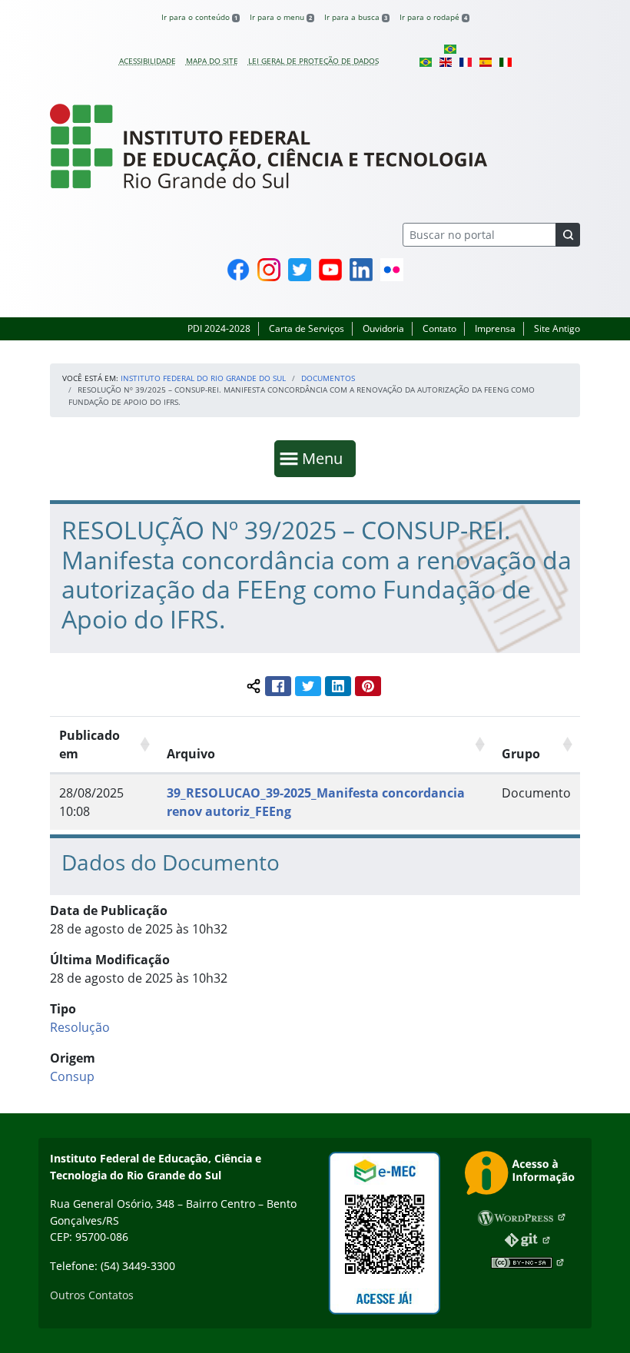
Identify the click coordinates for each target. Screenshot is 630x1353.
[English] (445, 60)
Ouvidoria (383, 328)
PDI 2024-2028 (218, 328)
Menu (325, 458)
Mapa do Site (212, 60)
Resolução (80, 1027)
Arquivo (191, 753)
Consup (72, 1076)
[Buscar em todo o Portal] (567, 235)
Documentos (328, 378)
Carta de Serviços (306, 328)
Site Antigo (557, 328)
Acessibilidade (147, 60)
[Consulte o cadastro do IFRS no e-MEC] (384, 1233)
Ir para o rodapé (433, 17)
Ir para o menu (281, 17)
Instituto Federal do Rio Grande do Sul (203, 378)
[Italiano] (505, 60)
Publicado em (89, 744)
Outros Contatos (92, 1295)
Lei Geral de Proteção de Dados (313, 60)
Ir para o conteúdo (199, 17)
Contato (439, 328)
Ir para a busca (355, 17)
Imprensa (495, 328)
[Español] (485, 60)
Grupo (521, 753)
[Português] (450, 48)
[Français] (465, 60)
